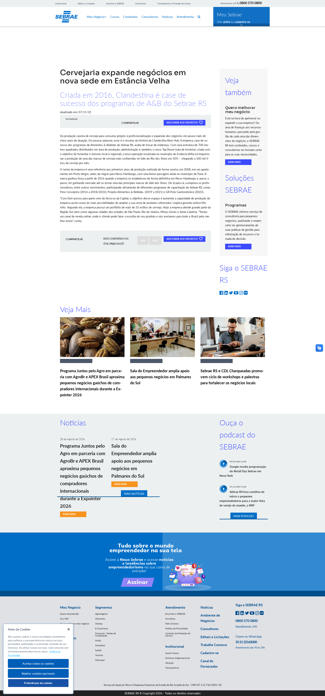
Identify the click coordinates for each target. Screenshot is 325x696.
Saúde (98, 650)
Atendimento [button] (175, 607)
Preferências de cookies (38, 683)
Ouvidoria (170, 618)
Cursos (114, 16)
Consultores (140, 3)
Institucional (60, 3)
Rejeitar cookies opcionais (38, 673)
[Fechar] (69, 629)
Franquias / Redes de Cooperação (105, 634)
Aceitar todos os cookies (38, 663)
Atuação (169, 662)
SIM (143, 240)
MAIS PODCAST (243, 516)
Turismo (99, 655)
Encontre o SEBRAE (115, 3)
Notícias (167, 16)
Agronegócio (101, 613)
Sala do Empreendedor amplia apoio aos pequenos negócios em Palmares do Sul (160, 376)
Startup (99, 623)
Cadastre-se (209, 653)
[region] (38, 658)
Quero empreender (69, 613)
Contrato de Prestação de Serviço (177, 634)
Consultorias (149, 16)
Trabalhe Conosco (213, 645)
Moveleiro (100, 645)
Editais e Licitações (86, 3)
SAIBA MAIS (234, 162)
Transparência (172, 667)
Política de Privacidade (176, 628)
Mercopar (100, 660)
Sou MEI (64, 618)
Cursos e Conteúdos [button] (68, 635)
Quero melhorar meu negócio (74, 623)
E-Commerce (101, 628)
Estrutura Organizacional (177, 658)
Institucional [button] (174, 646)
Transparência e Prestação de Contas (174, 3)
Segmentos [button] (103, 607)
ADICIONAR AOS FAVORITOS (182, 122)
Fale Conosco (172, 623)
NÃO (155, 240)
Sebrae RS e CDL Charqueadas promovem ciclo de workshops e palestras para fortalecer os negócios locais (232, 376)
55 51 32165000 (246, 642)
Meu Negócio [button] (70, 607)
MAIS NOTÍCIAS (134, 493)
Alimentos (100, 618)
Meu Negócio (96, 16)
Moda (98, 640)
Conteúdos (130, 16)
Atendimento (185, 16)
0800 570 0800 (251, 3)
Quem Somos (172, 653)
